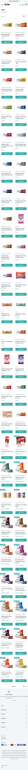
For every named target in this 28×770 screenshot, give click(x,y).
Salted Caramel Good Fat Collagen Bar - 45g (6, 369)
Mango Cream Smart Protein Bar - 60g (19, 35)
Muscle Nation (18, 282)
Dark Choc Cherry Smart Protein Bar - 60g (20, 201)
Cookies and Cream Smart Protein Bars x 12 (20, 589)
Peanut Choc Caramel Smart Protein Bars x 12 (20, 533)
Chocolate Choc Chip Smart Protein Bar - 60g (6, 174)
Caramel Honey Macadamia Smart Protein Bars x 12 (19, 645)
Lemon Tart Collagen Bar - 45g (6, 342)
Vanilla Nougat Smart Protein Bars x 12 (6, 533)
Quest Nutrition (4, 449)
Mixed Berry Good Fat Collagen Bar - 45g (20, 229)
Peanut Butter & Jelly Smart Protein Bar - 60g (20, 424)
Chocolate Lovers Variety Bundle (21, 505)
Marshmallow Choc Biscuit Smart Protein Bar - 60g (6, 286)
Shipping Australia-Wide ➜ (14, 1)
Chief (2, 312)
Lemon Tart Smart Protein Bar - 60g (19, 90)
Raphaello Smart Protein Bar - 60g (6, 397)
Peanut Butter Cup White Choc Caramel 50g (6, 424)
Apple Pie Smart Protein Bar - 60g (6, 117)
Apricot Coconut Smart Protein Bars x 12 (6, 673)
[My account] (22, 4)
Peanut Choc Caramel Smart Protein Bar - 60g (6, 229)
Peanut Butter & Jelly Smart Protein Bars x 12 (6, 560)
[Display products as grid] (23, 16)
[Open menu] (2, 4)
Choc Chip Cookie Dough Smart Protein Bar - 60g (20, 145)
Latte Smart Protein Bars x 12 (7, 589)
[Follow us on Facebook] (2, 738)
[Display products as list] (26, 16)
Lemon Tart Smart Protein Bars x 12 (19, 673)
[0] (25, 4)
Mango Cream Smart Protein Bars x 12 (19, 478)
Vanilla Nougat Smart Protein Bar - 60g (20, 174)
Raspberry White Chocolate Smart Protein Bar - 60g (6, 146)
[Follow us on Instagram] (5, 738)
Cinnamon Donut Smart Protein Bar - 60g (6, 62)
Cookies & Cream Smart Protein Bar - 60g (20, 117)
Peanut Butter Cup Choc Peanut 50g (20, 285)
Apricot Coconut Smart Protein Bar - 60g (20, 342)
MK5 (2, 767)
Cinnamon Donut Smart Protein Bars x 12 (6, 617)
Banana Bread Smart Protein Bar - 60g (6, 35)
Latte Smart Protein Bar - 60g (20, 62)
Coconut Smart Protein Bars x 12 (6, 478)
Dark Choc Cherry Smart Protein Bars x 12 (6, 644)
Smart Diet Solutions (6, 32)
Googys (17, 226)
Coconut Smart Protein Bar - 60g (20, 397)
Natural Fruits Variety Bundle (6, 505)
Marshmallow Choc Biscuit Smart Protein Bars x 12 (20, 561)
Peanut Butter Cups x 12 (20, 451)
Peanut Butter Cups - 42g (7, 451)
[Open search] (20, 4)
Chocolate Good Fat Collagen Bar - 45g (19, 369)
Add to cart (7, 42)
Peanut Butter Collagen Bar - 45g (20, 314)
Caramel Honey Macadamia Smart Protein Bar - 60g (5, 257)
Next (24, 686)
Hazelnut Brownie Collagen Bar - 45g (5, 314)
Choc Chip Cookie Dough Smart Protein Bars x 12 (20, 617)
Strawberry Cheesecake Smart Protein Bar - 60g (6, 90)
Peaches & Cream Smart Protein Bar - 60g (20, 256)
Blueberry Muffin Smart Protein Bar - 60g (6, 201)
